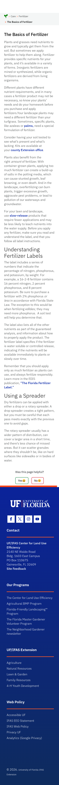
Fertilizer (23, 16)
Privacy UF (14, 732)
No (36, 480)
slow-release (19, 215)
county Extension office (27, 150)
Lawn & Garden (17, 674)
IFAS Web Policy (18, 726)
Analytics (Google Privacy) (24, 738)
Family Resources (19, 680)
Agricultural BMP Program (24, 603)
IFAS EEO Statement (20, 721)
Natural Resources (19, 668)
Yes (20, 480)
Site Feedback (16, 569)
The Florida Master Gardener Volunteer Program (26, 621)
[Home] (6, 16)
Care (13, 16)
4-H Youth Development (23, 686)
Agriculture (14, 663)
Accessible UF (16, 715)
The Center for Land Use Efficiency (29, 598)
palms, (29, 126)
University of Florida (28, 769)
